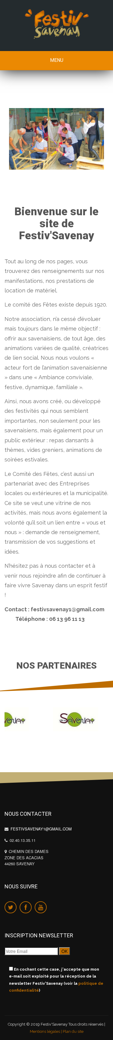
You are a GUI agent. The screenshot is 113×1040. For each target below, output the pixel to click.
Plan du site (73, 1031)
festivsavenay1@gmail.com (40, 829)
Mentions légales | (46, 1031)
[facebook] (26, 907)
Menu (56, 60)
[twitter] (11, 907)
